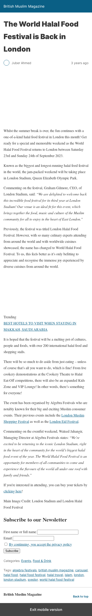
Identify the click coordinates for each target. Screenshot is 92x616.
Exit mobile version (46, 609)
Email (8, 538)
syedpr (33, 579)
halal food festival (32, 575)
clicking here (13, 491)
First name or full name (20, 531)
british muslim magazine (55, 570)
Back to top (80, 596)
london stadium (15, 579)
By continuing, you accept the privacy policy (40, 544)
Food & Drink (42, 561)
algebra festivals (25, 570)
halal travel (55, 575)
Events (26, 561)
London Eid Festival (64, 421)
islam (68, 575)
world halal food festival (57, 579)
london (79, 575)
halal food (11, 575)
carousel (81, 570)
